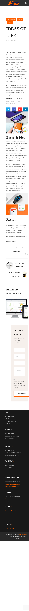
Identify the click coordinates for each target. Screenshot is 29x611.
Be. (16, 510)
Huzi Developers (23, 534)
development (16, 251)
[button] (26, 3)
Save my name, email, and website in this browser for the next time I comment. (19, 384)
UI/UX (9, 22)
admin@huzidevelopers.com (12, 484)
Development (11, 19)
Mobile (20, 19)
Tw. (12, 510)
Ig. (8, 510)
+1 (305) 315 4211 (9, 528)
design (22, 248)
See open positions (10, 499)
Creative (12, 310)
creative (16, 248)
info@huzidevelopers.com (12, 486)
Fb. (6, 510)
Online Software (19, 315)
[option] (17, 309)
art (10, 248)
